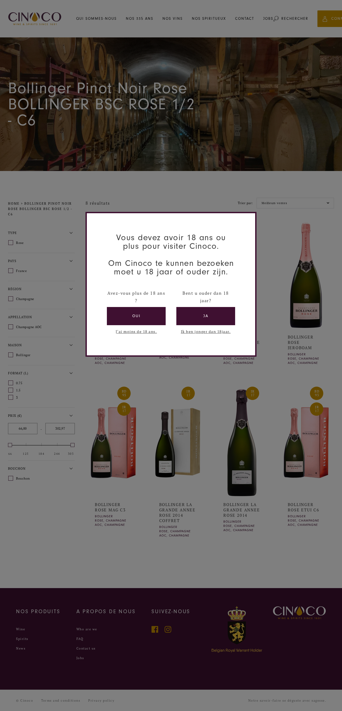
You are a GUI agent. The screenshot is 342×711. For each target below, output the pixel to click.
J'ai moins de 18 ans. (136, 331)
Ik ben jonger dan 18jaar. (206, 331)
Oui (136, 316)
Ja (205, 316)
